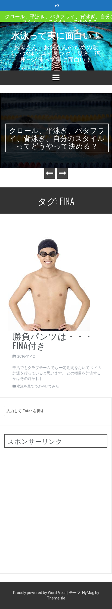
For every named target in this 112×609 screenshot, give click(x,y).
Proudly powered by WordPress (40, 592)
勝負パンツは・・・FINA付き (53, 340)
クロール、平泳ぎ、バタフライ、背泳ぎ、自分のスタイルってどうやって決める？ (56, 138)
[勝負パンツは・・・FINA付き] (49, 276)
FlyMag (88, 592)
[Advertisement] (56, 508)
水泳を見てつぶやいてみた (38, 386)
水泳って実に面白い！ (56, 34)
